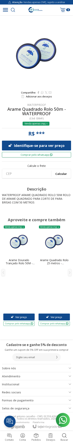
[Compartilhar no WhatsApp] (42, 92)
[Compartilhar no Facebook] (38, 92)
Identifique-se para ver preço (39, 145)
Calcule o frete (36, 166)
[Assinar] (57, 357)
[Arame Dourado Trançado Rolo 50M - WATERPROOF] (19, 275)
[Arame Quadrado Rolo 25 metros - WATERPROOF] (54, 275)
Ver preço (21, 317)
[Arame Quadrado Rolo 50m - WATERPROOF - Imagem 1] (36, 52)
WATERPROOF (36, 104)
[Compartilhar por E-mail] (50, 92)
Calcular (61, 174)
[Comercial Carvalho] (35, 9)
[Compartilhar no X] (46, 92)
